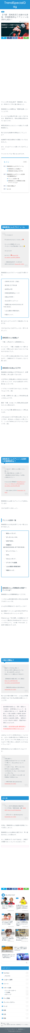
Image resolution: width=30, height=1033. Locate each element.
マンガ (15, 1006)
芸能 (3, 11)
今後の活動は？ (11, 186)
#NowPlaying (20, 481)
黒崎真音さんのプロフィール (15, 166)
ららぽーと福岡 (15, 979)
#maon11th (15, 255)
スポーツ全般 (15, 987)
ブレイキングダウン (15, 1002)
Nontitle (16, 975)
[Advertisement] (15, 56)
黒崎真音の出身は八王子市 (15, 171)
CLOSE (25, 161)
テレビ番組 (15, 998)
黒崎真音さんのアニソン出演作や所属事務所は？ (16, 175)
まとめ (9, 189)
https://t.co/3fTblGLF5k (11, 680)
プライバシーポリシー (11, 1029)
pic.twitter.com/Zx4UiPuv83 (12, 485)
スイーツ (15, 983)
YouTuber (15, 973)
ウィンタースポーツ (16, 990)
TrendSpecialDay (15, 4)
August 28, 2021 (19, 264)
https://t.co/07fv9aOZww (14, 810)
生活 (15, 1014)
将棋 (15, 1010)
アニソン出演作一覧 (13, 178)
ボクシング (16, 994)
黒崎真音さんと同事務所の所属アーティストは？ (16, 181)
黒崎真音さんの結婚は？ (15, 168)
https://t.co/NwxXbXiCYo (17, 483)
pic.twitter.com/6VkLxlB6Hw (12, 257)
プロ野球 (16, 992)
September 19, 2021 (10, 689)
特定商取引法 (20, 1029)
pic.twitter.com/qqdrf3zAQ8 (12, 682)
